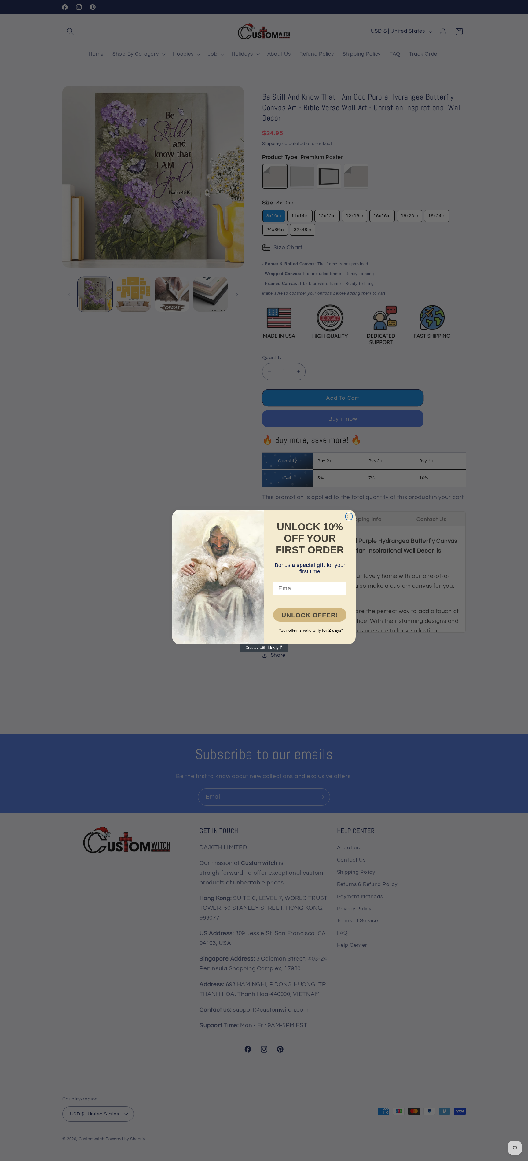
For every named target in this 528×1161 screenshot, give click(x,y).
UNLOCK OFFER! (309, 615)
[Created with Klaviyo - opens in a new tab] (264, 648)
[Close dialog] (349, 516)
